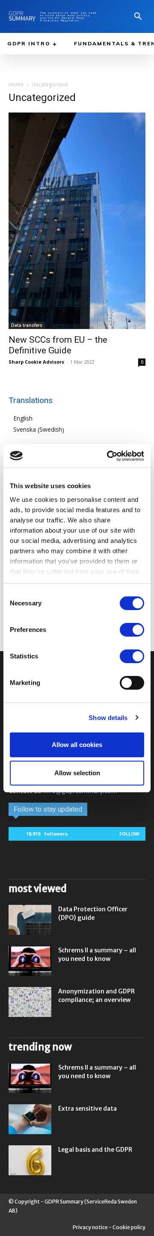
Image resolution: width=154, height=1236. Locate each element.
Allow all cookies (77, 744)
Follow (129, 833)
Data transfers (26, 325)
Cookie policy (129, 1227)
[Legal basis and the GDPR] (30, 1160)
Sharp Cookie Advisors (36, 362)
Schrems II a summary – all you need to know (97, 954)
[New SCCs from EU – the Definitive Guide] (77, 221)
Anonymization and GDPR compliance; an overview (96, 995)
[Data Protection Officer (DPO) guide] (30, 920)
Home (16, 84)
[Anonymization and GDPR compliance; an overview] (30, 1002)
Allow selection (77, 773)
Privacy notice (90, 1227)
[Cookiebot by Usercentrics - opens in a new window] (108, 456)
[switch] (132, 630)
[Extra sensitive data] (30, 1119)
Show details (108, 717)
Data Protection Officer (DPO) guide (92, 913)
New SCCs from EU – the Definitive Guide (58, 345)
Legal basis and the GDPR (95, 1149)
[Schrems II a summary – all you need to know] (30, 961)
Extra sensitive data (87, 1108)
